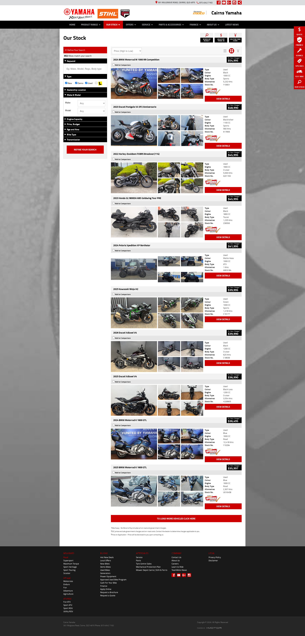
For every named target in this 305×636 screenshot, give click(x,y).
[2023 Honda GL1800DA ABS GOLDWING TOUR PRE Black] (157, 222)
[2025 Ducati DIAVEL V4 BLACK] (157, 356)
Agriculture (68, 593)
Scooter (66, 573)
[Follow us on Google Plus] (229, 2)
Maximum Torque (71, 563)
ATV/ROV (67, 598)
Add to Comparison (123, 65)
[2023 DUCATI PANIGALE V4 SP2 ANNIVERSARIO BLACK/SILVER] (157, 130)
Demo (80, 83)
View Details (223, 98)
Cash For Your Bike (108, 582)
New (69, 83)
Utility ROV (68, 611)
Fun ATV (67, 601)
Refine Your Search (75, 50)
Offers (129, 24)
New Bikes (105, 563)
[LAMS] (100, 83)
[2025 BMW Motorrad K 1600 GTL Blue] (157, 491)
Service (146, 24)
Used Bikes (105, 570)
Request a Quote (107, 595)
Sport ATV (67, 605)
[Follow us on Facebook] (219, 2)
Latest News (232, 24)
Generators (105, 573)
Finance (194, 24)
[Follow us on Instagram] (235, 2)
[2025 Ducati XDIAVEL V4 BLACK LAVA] (157, 400)
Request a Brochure (109, 592)
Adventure (68, 590)
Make (67, 102)
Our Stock (111, 24)
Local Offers (105, 560)
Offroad (66, 578)
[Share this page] (239, 2)
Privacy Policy (215, 557)
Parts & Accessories (170, 24)
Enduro (66, 584)
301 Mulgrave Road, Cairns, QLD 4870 (176, 2)
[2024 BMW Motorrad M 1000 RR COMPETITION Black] (157, 83)
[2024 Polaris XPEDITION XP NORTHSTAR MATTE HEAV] (157, 269)
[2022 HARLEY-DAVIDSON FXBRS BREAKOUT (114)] (157, 177)
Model (68, 110)
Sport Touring (69, 570)
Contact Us (176, 557)
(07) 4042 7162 (206, 2)
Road (65, 557)
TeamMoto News (179, 570)
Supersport (68, 560)
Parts (138, 560)
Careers (175, 563)
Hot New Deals (107, 557)
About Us (212, 24)
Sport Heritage (70, 566)
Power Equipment (108, 576)
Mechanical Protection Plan (148, 566)
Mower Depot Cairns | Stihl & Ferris (151, 570)
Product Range (89, 24)
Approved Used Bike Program (113, 579)
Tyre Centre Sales (144, 563)
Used (89, 83)
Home (72, 24)
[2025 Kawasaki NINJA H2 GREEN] (157, 312)
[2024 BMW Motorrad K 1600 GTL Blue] (157, 444)
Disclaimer (213, 560)
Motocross (68, 581)
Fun (65, 587)
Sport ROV (68, 608)
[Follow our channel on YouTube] (224, 2)
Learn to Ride (177, 566)
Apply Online (105, 589)
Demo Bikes (105, 566)
